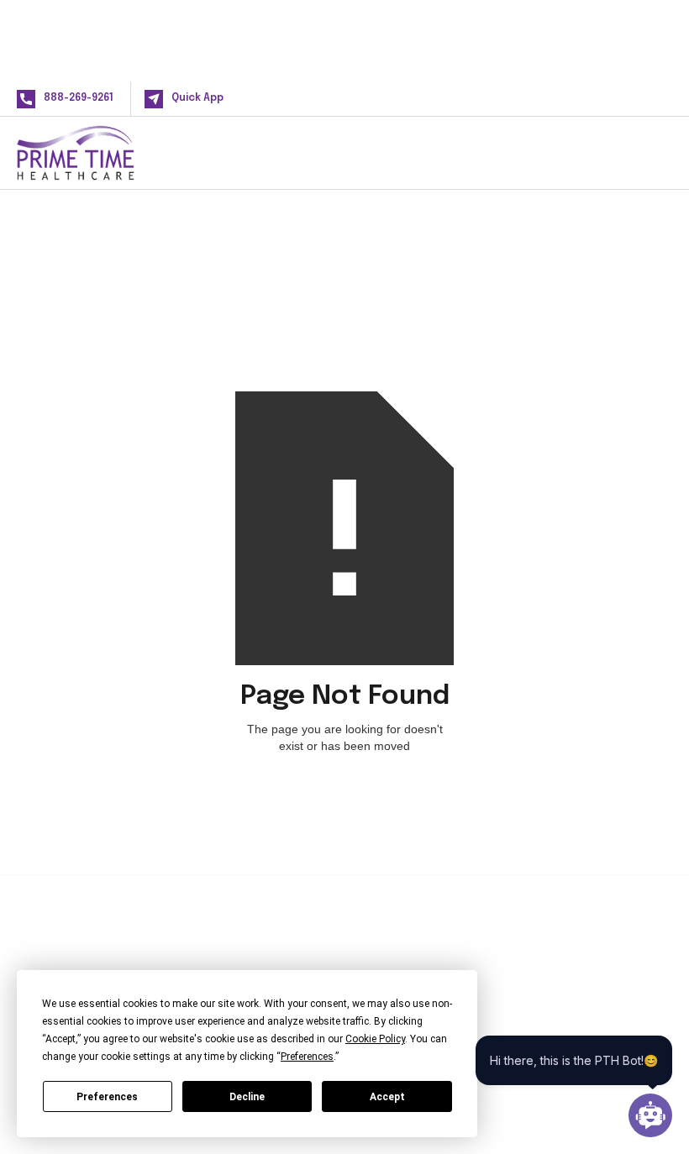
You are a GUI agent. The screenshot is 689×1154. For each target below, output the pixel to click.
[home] (102, 153)
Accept (387, 1097)
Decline (247, 1097)
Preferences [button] (307, 1056)
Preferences (107, 1097)
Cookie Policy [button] (375, 1039)
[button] (645, 152)
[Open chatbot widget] (650, 1115)
